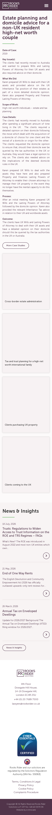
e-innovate (31, 810)
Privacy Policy (26, 785)
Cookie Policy (26, 788)
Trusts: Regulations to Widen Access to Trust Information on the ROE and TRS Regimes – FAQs (25, 532)
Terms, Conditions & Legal (26, 781)
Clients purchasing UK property (21, 425)
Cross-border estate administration (23, 301)
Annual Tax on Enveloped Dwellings (19, 612)
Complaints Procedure (26, 792)
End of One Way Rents (17, 573)
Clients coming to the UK (18, 484)
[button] (46, 5)
